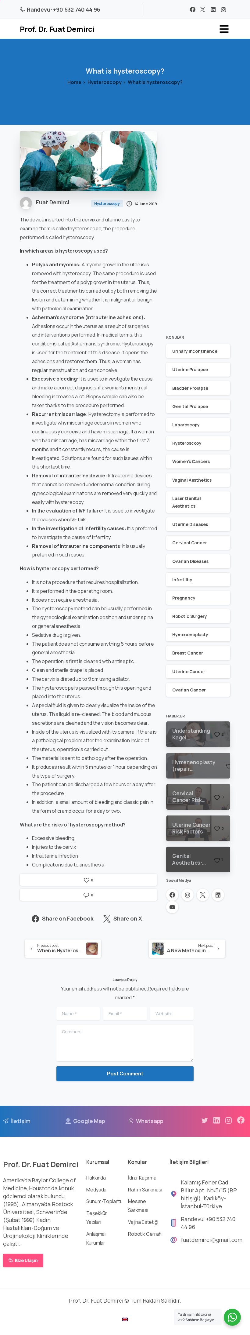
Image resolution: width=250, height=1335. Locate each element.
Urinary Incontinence (194, 351)
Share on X (127, 918)
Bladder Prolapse (190, 388)
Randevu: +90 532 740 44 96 (63, 9)
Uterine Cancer (188, 671)
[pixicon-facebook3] (241, 1120)
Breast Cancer (187, 653)
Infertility (182, 579)
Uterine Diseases (190, 524)
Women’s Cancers (191, 461)
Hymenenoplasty (190, 634)
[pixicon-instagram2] (229, 1120)
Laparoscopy (186, 425)
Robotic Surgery (189, 616)
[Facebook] (193, 9)
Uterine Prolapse (190, 369)
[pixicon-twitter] (204, 1120)
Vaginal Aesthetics (192, 480)
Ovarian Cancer (189, 690)
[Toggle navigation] (224, 29)
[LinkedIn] (213, 9)
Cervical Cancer (189, 542)
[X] (203, 9)
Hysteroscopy (104, 82)
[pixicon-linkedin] (216, 1120)
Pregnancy (183, 598)
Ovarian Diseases (190, 561)
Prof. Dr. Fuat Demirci (57, 29)
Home (74, 82)
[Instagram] (223, 9)
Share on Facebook (67, 918)
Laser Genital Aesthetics (186, 502)
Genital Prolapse (190, 406)
